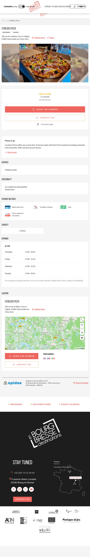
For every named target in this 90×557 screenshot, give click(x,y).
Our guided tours (42, 404)
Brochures (16, 404)
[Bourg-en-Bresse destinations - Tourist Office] (45, 447)
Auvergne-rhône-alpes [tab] (62, 467)
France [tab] (57, 462)
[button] (75, 6)
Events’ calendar (70, 404)
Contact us (22, 499)
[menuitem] (35, 6)
